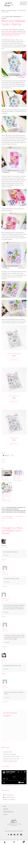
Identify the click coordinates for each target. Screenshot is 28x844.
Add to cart (14, 359)
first (13, 178)
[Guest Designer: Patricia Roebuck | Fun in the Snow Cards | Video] (7, 488)
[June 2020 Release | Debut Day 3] (7, 473)
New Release (20, 507)
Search (14, 842)
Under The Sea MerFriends (19, 512)
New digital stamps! (7, 752)
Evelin (4, 572)
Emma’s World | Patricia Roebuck (17, 477)
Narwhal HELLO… (20, 516)
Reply (3, 559)
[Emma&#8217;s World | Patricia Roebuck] (18, 473)
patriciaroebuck (17, 16)
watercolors (16, 509)
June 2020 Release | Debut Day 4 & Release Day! (7, 518)
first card (20, 40)
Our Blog (5, 814)
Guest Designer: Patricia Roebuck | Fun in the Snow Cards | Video (7, 496)
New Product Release (11, 10)
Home (4, 10)
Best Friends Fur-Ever (9, 510)
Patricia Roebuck (9, 509)
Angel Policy (5, 809)
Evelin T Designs (12, 31)
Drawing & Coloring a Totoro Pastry (11, 758)
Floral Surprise (11, 40)
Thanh (3, 659)
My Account (4, 842)
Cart (21, 841)
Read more (14, 401)
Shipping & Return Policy (8, 811)
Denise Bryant (5, 599)
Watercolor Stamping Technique (10, 761)
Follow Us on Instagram (9, 799)
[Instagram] (11, 835)
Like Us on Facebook (8, 795)
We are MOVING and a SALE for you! (11, 756)
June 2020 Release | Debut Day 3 (6, 477)
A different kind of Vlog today (9, 754)
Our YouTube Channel (9, 797)
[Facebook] (8, 835)
